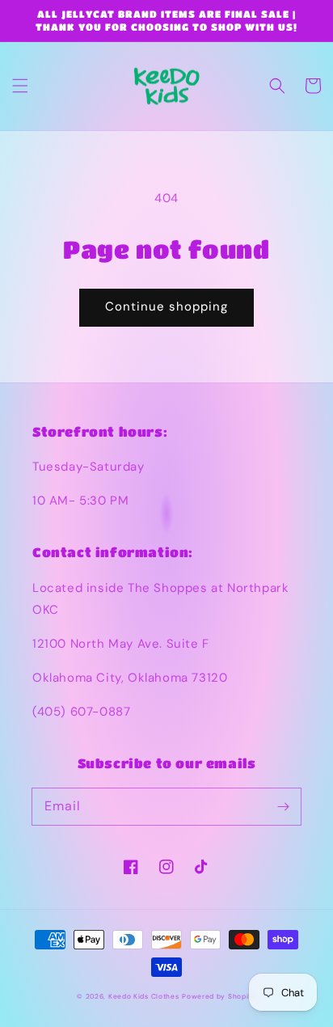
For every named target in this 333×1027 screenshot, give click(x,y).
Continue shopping (166, 306)
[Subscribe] (283, 806)
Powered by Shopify (219, 996)
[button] (20, 86)
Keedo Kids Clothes (143, 996)
